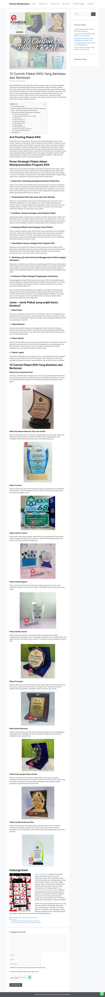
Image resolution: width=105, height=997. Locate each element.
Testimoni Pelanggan (78, 4)
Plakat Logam (25, 917)
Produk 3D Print (54, 4)
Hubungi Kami (15, 132)
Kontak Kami (90, 4)
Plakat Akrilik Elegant (19, 121)
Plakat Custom (18, 117)
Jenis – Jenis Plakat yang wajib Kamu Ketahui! (25, 110)
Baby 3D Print (66, 4)
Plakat (12, 917)
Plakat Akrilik (18, 917)
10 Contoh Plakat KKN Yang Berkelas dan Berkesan (26, 112)
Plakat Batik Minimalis (19, 126)
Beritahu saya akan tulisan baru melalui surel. (25, 971)
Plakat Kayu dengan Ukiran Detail (22, 128)
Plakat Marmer (33, 917)
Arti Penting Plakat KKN (18, 106)
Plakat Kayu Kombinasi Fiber (21, 114)
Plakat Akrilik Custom (19, 119)
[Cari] (93, 14)
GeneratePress (66, 994)
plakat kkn (14, 919)
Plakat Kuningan (18, 125)
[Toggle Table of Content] (44, 104)
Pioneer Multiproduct (19, 4)
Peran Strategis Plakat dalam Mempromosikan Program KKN (29, 108)
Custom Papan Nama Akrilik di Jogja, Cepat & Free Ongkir (26, 922)
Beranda (33, 4)
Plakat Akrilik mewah (19, 123)
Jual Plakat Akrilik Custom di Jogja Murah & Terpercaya (25, 920)
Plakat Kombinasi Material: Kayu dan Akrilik (25, 116)
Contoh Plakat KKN (15, 85)
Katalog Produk (43, 4)
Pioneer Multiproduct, (41, 874)
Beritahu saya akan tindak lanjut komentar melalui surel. (28, 967)
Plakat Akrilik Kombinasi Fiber (22, 130)
